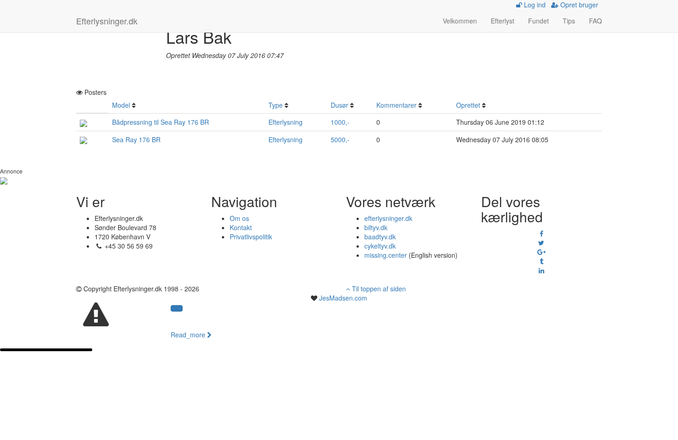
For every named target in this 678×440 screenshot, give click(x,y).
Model (121, 105)
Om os (239, 218)
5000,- (340, 139)
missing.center (385, 255)
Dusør (339, 105)
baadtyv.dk (380, 236)
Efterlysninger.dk (106, 21)
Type (275, 105)
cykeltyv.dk (380, 245)
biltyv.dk (375, 227)
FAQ (595, 20)
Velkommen (460, 20)
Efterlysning (285, 122)
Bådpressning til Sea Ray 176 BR (160, 122)
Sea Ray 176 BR (136, 139)
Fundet (538, 20)
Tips (569, 20)
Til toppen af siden (378, 288)
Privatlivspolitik (251, 236)
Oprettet (468, 105)
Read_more (189, 334)
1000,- (340, 122)
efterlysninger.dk (388, 218)
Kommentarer (396, 105)
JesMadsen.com (343, 297)
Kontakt (241, 227)
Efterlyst (502, 20)
